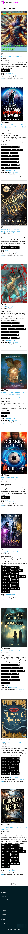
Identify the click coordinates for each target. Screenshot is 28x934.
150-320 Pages (13, 420)
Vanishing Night (7, 307)
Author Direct (21, 576)
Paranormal (8, 170)
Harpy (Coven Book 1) (9, 552)
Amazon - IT (5, 159)
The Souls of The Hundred (11, 56)
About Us (4, 896)
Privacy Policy (5, 899)
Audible (4, 168)
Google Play (5, 153)
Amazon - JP (5, 162)
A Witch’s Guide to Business (12, 651)
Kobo (20, 150)
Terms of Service (5, 902)
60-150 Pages (13, 75)
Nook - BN (14, 150)
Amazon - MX (6, 165)
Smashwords (14, 153)
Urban (13, 73)
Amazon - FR (5, 156)
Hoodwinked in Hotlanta (11, 742)
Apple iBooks (5, 573)
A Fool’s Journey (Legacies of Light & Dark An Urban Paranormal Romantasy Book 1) (13, 395)
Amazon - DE (5, 579)
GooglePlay (16, 168)
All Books (4, 914)
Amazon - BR (14, 162)
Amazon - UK (15, 147)
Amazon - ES (14, 156)
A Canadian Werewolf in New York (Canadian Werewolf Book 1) (13, 127)
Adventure (8, 73)
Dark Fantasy (9, 869)
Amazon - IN (15, 165)
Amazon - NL (14, 159)
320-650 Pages (13, 172)
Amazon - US (5, 70)
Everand (4, 328)
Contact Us (4, 904)
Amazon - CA (5, 150)
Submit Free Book (5, 923)
